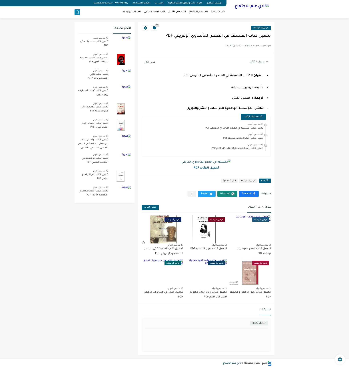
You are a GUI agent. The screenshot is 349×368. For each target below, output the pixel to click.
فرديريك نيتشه (261, 28)
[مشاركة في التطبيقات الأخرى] (191, 194)
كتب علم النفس (177, 12)
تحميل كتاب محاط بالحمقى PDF (94, 43)
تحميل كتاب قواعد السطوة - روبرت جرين (93, 92)
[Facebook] (88, 3)
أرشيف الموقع (214, 3)
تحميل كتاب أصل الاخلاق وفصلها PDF (243, 138)
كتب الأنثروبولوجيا (131, 12)
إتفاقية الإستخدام (141, 3)
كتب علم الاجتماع (198, 12)
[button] (249, 194)
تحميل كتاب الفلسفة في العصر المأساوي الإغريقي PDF (234, 128)
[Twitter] (82, 3)
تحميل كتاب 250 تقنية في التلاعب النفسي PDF (95, 160)
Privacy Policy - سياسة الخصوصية (110, 3)
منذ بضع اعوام (254, 124)
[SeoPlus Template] (269, 363)
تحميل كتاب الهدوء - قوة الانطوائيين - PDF (95, 125)
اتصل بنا (159, 3)
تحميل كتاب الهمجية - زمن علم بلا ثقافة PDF (94, 109)
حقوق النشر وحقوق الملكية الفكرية (185, 3)
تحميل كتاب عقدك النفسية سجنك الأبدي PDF (94, 60)
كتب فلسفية (218, 12)
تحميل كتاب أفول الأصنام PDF (208, 248)
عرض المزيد (150, 207)
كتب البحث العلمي (154, 12)
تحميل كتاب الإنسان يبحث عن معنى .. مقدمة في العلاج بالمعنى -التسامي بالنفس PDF (93, 144)
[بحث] (77, 12)
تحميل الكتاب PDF (206, 168)
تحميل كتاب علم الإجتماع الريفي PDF (95, 176)
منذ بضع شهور (99, 38)
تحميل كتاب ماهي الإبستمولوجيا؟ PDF (98, 76)
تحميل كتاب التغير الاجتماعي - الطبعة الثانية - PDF (93, 193)
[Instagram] (75, 3)
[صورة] (121, 43)
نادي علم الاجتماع (232, 363)
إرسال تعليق (259, 323)
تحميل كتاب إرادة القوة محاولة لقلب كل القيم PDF (237, 148)
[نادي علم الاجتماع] (252, 8)
